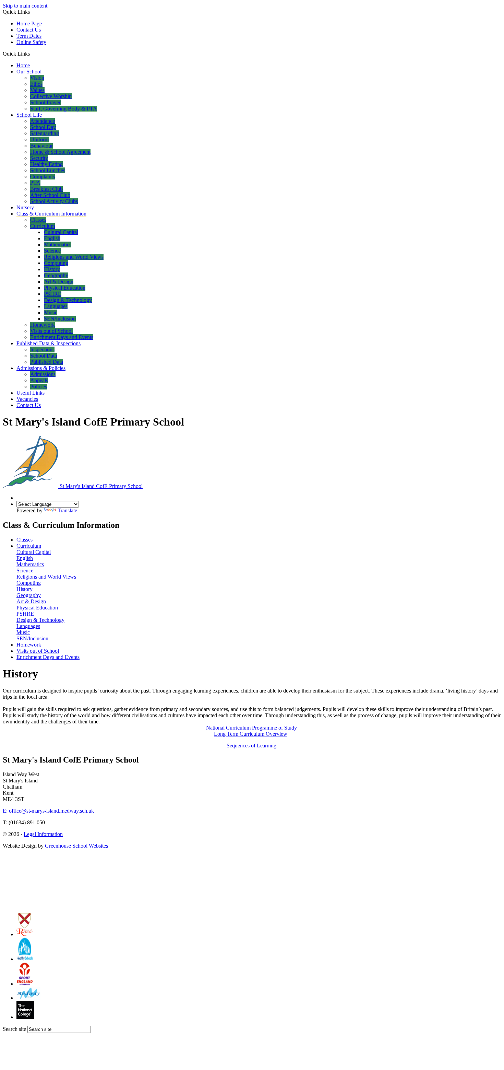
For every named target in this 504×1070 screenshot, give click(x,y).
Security (39, 158)
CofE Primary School (101, 486)
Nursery (25, 207)
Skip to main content (25, 6)
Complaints (42, 176)
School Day (43, 127)
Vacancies (27, 399)
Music (50, 312)
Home (23, 65)
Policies (38, 386)
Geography (56, 275)
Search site (14, 1029)
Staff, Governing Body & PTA (63, 109)
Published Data (46, 362)
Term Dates (28, 36)
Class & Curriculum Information (51, 214)
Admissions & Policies (40, 368)
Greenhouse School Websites (76, 846)
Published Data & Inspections (48, 343)
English (52, 238)
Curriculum (42, 226)
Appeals (39, 380)
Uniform (39, 139)
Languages (56, 306)
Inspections (42, 349)
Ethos (36, 84)
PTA (35, 183)
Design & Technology (68, 300)
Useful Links (30, 393)
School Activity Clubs (54, 201)
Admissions (43, 374)
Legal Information (43, 834)
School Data (43, 356)
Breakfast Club (46, 189)
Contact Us (28, 30)
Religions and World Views (74, 257)
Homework (42, 325)
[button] (32, 53)
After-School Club (50, 195)
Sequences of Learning (251, 745)
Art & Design (58, 281)
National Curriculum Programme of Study (251, 728)
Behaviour (41, 146)
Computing (56, 263)
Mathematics (57, 244)
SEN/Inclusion (60, 319)
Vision (37, 78)
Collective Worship (51, 96)
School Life (29, 115)
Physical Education (64, 288)
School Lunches (47, 170)
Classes (38, 220)
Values (37, 90)
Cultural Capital (61, 232)
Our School (28, 71)
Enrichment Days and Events (61, 337)
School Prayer (45, 102)
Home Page (29, 23)
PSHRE (52, 294)
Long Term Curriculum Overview (250, 734)
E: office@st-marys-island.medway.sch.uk (48, 811)
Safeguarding (44, 133)
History (52, 269)
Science (52, 251)
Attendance (42, 121)
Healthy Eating (46, 164)
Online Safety (31, 42)
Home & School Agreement (60, 152)
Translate (67, 510)
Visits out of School (51, 331)
